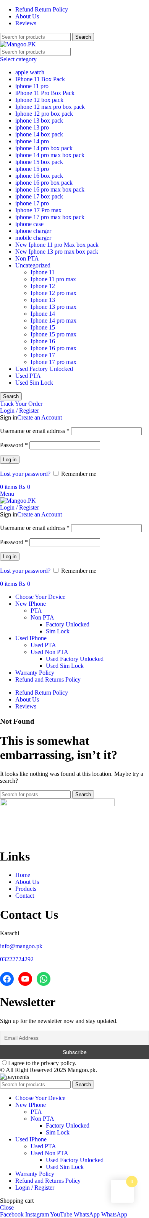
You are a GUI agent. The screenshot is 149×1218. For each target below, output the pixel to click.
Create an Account (39, 417)
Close (7, 1207)
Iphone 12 (43, 286)
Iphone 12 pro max (53, 293)
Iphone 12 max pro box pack (50, 106)
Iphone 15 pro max (53, 334)
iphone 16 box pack (39, 175)
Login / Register (34, 1187)
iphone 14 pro (32, 141)
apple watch (29, 72)
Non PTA (27, 258)
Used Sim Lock (34, 382)
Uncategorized (32, 265)
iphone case (29, 224)
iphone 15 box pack (39, 162)
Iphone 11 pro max (53, 279)
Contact (24, 895)
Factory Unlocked (67, 624)
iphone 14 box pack (39, 134)
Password (14, 445)
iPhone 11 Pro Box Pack (44, 93)
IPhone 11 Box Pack (40, 79)
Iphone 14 (43, 313)
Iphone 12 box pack (39, 100)
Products (25, 888)
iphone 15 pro (32, 169)
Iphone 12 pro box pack (44, 113)
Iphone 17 (43, 355)
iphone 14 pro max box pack (49, 155)
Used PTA (28, 375)
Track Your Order (21, 403)
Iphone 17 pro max (53, 362)
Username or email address (35, 431)
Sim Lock (58, 631)
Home (22, 875)
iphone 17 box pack (39, 196)
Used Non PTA (49, 652)
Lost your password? (25, 473)
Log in (9, 459)
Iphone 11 (43, 272)
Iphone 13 (43, 300)
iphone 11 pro (32, 86)
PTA (36, 610)
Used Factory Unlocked (44, 369)
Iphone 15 (43, 327)
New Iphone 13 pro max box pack (56, 251)
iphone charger (33, 231)
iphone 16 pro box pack (44, 182)
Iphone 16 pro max (53, 348)
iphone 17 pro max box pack (49, 217)
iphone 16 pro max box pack (49, 189)
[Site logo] (18, 44)
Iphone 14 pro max (53, 320)
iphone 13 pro (32, 127)
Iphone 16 (43, 341)
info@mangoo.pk (21, 946)
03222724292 (17, 959)
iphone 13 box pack (39, 120)
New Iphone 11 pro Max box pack (57, 244)
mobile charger (33, 237)
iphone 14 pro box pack (44, 148)
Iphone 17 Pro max (38, 210)
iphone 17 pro (32, 203)
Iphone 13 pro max (53, 306)
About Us (27, 882)
